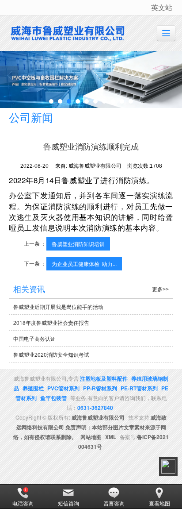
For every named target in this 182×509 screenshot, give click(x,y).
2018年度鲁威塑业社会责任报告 (51, 322)
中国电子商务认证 (34, 338)
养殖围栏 (33, 388)
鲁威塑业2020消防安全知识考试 (51, 354)
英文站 (161, 7)
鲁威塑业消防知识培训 (78, 243)
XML (110, 437)
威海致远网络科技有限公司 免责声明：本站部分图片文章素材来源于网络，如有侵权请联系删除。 (90, 427)
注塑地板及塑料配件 (104, 378)
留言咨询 (114, 503)
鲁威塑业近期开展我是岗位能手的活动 (58, 306)
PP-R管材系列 (100, 388)
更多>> (160, 289)
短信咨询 (68, 503)
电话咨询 (23, 503)
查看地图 (159, 503)
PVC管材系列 (63, 388)
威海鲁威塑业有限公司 (98, 417)
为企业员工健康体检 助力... (84, 263)
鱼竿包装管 (53, 398)
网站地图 (91, 437)
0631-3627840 (95, 408)
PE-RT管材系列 (139, 388)
